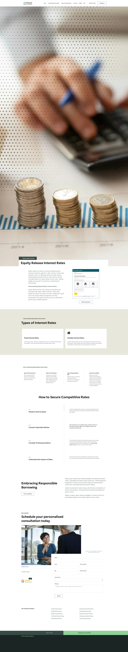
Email (56, 564)
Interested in (57, 577)
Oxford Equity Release (56, 618)
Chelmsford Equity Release (57, 616)
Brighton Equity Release (57, 613)
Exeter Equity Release (56, 608)
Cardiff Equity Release (56, 611)
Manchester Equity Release (86, 613)
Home (45, 3)
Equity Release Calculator (53, 3)
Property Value (83, 570)
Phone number (83, 564)
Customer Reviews (28, 582)
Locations (75, 3)
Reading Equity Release (85, 611)
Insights (80, 3)
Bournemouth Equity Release (86, 608)
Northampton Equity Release (86, 616)
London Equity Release (85, 618)
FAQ (84, 3)
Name (56, 557)
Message (56, 583)
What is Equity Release (66, 3)
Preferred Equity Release (27, 636)
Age (55, 570)
